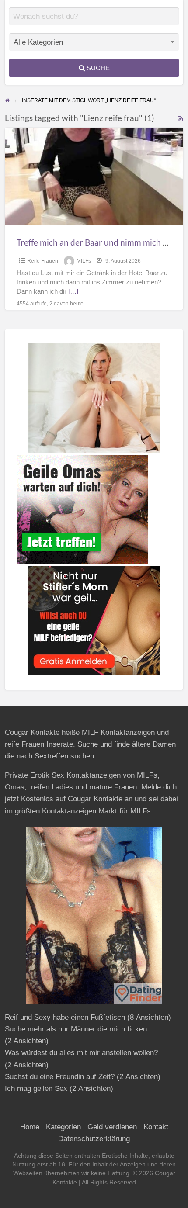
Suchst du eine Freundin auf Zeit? (60, 1077)
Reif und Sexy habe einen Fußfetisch (65, 1017)
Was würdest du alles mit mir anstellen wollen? (81, 1053)
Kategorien (63, 1127)
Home (29, 1127)
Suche (97, 68)
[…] (73, 291)
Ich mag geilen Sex (36, 1088)
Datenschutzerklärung (94, 1139)
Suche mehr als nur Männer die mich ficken (76, 1029)
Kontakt (155, 1127)
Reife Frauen (42, 261)
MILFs (84, 261)
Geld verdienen (112, 1127)
